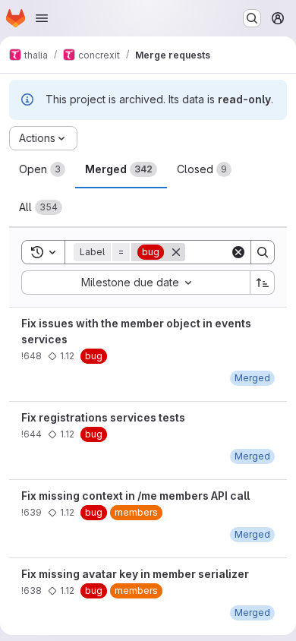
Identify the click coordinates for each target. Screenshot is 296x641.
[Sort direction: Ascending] (262, 282)
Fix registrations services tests (103, 417)
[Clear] (238, 252)
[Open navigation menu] (42, 18)
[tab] (42, 169)
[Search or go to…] (252, 18)
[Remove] (176, 252)
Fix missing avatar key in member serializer (135, 573)
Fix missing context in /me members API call (135, 495)
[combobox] (135, 282)
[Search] (262, 252)
